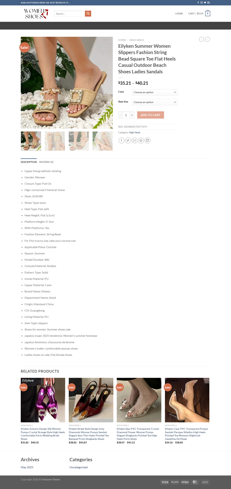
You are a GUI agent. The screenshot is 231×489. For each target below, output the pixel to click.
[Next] (106, 83)
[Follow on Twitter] (205, 2)
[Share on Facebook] (122, 140)
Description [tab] (29, 162)
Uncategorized (78, 467)
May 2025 (27, 467)
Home (122, 40)
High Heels (136, 40)
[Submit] (88, 14)
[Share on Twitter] (128, 140)
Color (121, 92)
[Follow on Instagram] (202, 2)
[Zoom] (25, 124)
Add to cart (151, 115)
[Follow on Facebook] (198, 2)
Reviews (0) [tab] (46, 162)
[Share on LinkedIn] (148, 140)
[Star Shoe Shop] (35, 13)
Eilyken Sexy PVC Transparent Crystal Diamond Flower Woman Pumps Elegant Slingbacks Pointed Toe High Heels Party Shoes (138, 433)
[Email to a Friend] (135, 140)
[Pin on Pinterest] (141, 140)
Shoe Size (123, 102)
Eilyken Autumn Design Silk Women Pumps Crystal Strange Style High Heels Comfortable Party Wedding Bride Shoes (43, 433)
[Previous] (27, 83)
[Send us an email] (208, 2)
